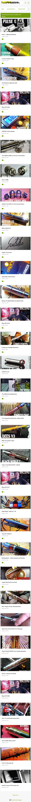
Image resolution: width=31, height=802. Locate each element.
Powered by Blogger (16, 800)
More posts (15, 795)
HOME (2, 9)
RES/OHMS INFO (21, 9)
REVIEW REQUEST (11, 9)
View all (3, 16)
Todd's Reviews (10, 2)
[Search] (25, 3)
